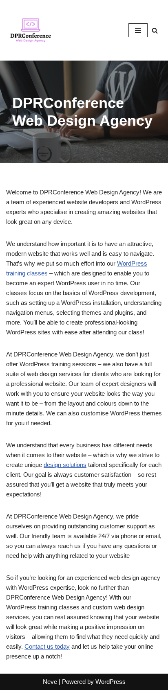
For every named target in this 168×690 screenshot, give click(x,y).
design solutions (65, 464)
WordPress (110, 681)
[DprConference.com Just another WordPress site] (30, 30)
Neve (50, 681)
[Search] (155, 30)
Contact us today (47, 646)
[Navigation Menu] (138, 30)
